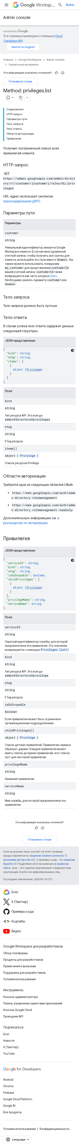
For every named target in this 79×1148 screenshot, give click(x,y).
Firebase (8, 1092)
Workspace (45, 5)
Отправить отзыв (20, 81)
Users (53, 276)
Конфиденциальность (55, 1129)
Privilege (33, 369)
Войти (70, 5)
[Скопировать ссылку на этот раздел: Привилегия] (35, 538)
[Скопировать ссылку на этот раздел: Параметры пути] (40, 213)
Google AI (9, 1105)
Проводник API (13, 1016)
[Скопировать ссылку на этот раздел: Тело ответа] (31, 317)
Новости (8, 1040)
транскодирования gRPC (21, 201)
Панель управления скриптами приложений (32, 1003)
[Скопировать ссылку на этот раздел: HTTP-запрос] (32, 165)
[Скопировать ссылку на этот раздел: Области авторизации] (50, 476)
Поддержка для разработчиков (24, 972)
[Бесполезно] (63, 73)
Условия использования (19, 979)
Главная (8, 59)
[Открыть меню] (6, 5)
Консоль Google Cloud (17, 1010)
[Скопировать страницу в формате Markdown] (21, 97)
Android (8, 1079)
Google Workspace (29, 59)
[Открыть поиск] (60, 4)
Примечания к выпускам (19, 966)
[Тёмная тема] (72, 350)
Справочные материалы (24, 64)
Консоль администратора (20, 997)
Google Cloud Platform (17, 1099)
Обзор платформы (15, 953)
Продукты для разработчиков (23, 959)
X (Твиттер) (10, 1047)
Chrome (8, 1086)
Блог (6, 1034)
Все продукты (12, 1112)
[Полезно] (56, 73)
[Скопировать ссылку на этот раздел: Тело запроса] (33, 297)
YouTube (9, 1053)
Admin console (17, 17)
